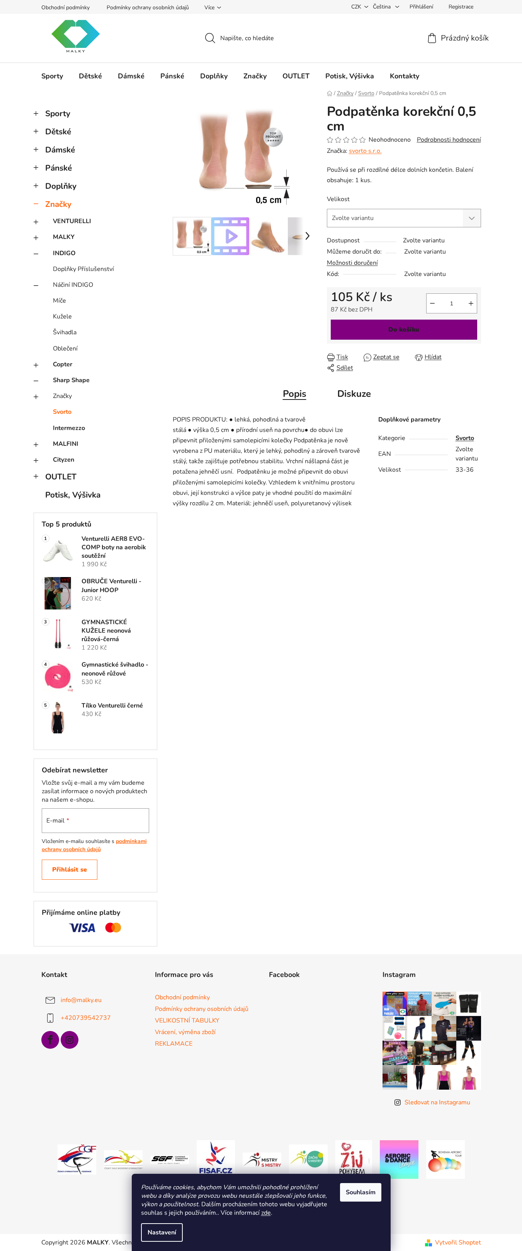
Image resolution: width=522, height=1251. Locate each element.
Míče (59, 300)
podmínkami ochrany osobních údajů (94, 845)
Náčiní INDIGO (73, 285)
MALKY (64, 237)
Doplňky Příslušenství (83, 269)
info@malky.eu (81, 999)
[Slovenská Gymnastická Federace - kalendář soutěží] (169, 1159)
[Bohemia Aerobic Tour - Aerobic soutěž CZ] (445, 1159)
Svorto (62, 412)
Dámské (60, 149)
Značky (58, 204)
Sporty (57, 113)
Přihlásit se (69, 869)
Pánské (58, 168)
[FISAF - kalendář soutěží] (216, 1159)
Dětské (58, 131)
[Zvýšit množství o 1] (471, 303)
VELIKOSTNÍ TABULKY (187, 1020)
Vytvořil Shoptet (458, 1242)
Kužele (62, 316)
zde (266, 1213)
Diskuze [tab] (354, 394)
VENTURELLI (72, 221)
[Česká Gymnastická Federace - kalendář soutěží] (77, 1159)
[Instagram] (69, 1040)
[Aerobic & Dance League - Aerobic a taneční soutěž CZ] (399, 1159)
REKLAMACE (173, 1043)
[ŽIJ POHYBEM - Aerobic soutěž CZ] (353, 1159)
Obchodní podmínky (65, 7)
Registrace (461, 6)
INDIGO (64, 253)
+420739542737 (86, 1017)
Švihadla (65, 332)
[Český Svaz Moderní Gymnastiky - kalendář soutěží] (123, 1159)
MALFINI (65, 444)
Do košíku (403, 329)
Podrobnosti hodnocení (449, 139)
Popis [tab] (294, 394)
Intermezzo (69, 428)
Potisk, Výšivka (72, 494)
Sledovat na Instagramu (437, 1102)
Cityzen (63, 459)
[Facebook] (50, 1040)
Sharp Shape (71, 380)
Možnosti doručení (352, 263)
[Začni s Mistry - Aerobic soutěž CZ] (308, 1159)
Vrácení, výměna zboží (185, 1032)
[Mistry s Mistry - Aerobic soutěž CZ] (262, 1159)
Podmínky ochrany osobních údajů (148, 7)
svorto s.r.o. (365, 151)
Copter (62, 364)
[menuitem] (52, 76)
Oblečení (65, 348)
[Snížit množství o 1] (432, 303)
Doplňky (61, 186)
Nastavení (162, 1232)
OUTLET (61, 476)
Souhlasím (361, 1192)
